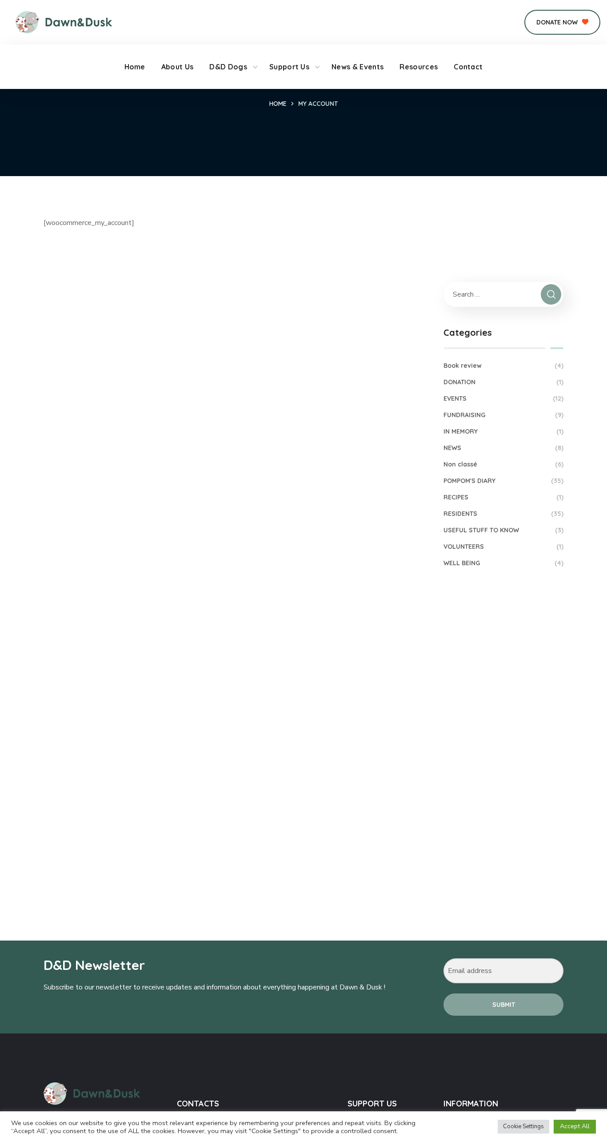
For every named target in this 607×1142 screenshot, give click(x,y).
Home (278, 104)
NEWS (503, 448)
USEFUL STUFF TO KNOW (503, 530)
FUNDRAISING (503, 415)
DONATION (503, 382)
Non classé (503, 464)
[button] (562, 22)
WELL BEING (503, 563)
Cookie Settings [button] (523, 1126)
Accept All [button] (575, 1126)
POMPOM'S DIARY (503, 481)
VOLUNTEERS (503, 547)
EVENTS (503, 398)
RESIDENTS (503, 514)
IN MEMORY (503, 431)
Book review (503, 366)
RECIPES (503, 497)
